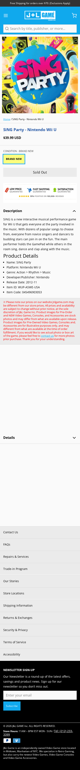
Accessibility (11, 654)
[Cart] (73, 15)
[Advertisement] (40, 390)
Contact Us (10, 532)
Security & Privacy (15, 630)
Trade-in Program (15, 569)
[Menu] (7, 15)
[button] (40, 172)
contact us (47, 336)
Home (6, 119)
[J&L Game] (39, 15)
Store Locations (13, 593)
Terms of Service (14, 642)
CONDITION (18, 151)
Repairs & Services (16, 557)
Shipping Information (18, 605)
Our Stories (11, 581)
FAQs (6, 544)
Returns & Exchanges (17, 618)
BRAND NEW (14, 159)
